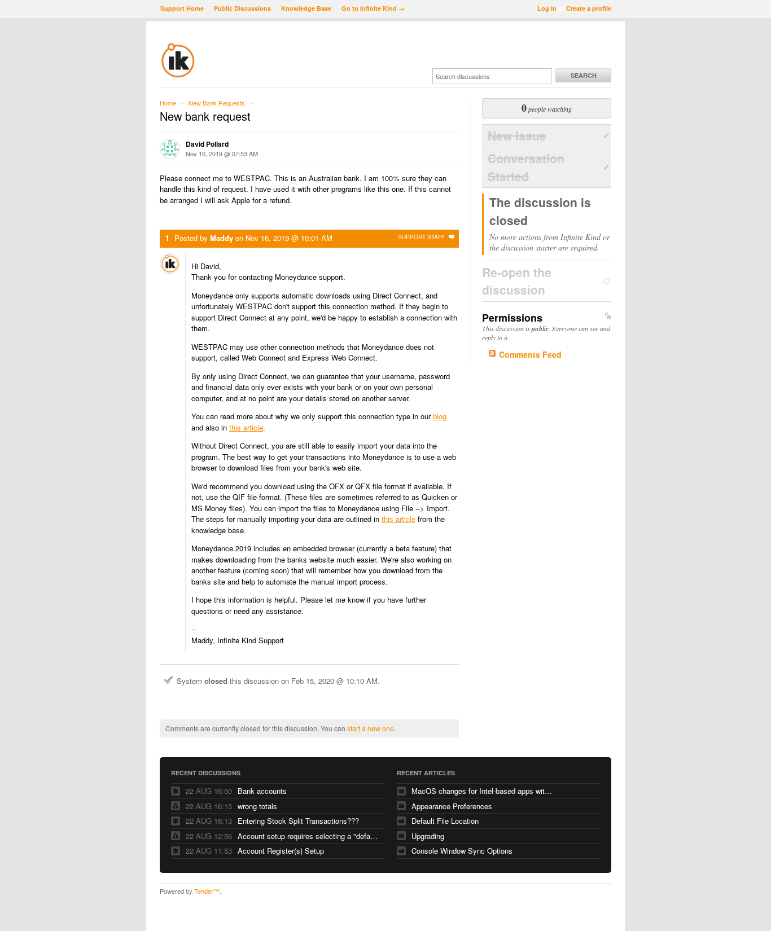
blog (439, 416)
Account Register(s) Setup (281, 850)
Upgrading (427, 836)
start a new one (370, 728)
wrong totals (257, 806)
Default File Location (445, 820)
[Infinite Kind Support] (178, 76)
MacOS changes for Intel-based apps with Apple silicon (482, 790)
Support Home (182, 8)
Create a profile (588, 8)
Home (168, 102)
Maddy (221, 237)
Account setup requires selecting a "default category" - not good (308, 836)
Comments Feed (530, 354)
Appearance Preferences (451, 806)
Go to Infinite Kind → (373, 8)
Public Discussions (242, 8)
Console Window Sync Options (461, 850)
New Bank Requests (217, 102)
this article (246, 427)
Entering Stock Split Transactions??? (298, 820)
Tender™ (207, 890)
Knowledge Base (306, 8)
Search (584, 75)
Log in (547, 8)
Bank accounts (262, 790)
